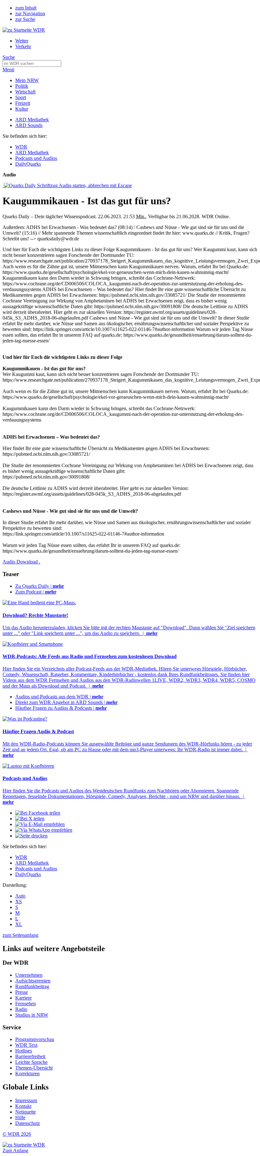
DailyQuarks (28, 164)
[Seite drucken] (31, 835)
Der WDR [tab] (16, 962)
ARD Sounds (28, 125)
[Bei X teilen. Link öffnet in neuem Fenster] (29, 818)
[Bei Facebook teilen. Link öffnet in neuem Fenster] (37, 813)
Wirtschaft (25, 91)
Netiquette (25, 1112)
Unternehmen (28, 975)
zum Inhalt (25, 7)
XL (18, 924)
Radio (21, 1009)
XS (18, 901)
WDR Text (26, 1045)
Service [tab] (12, 1027)
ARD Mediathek (32, 119)
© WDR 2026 (17, 1134)
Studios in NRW (31, 1015)
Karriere (23, 997)
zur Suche (25, 19)
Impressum (26, 1100)
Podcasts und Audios (36, 158)
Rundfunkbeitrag (32, 986)
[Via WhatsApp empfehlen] (43, 830)
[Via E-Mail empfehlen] (40, 824)
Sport (20, 97)
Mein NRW (27, 80)
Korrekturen (27, 1073)
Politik (21, 86)
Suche (9, 57)
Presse (21, 992)
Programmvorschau (34, 1039)
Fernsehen (25, 1003)
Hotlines (23, 1050)
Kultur (21, 108)
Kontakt (23, 1106)
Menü (8, 69)
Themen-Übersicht (34, 1067)
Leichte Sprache (31, 1062)
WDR (21, 146)
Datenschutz (27, 1123)
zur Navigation (30, 13)
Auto (20, 896)
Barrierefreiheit (30, 1056)
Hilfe (20, 1117)
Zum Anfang (15, 1150)
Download (21, 561)
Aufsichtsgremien (32, 980)
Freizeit (22, 103)
